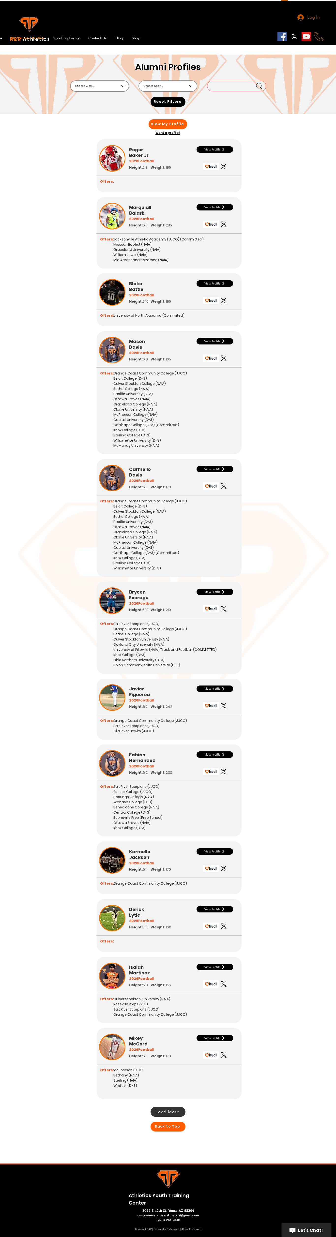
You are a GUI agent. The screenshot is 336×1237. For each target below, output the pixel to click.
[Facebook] (282, 36)
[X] (294, 36)
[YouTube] (306, 36)
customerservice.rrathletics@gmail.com (168, 1215)
